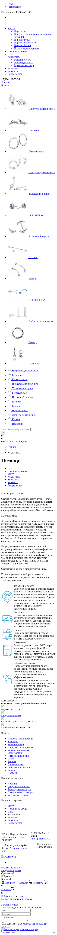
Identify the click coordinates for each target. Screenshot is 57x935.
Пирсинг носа (21, 31)
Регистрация (14, 6)
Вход (10, 4)
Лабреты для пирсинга (41, 321)
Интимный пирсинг (40, 236)
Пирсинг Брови (22, 45)
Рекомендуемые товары (20, 792)
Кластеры (34, 130)
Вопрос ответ (15, 74)
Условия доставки (23, 62)
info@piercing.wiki (11, 715)
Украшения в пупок (39, 193)
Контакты (13, 71)
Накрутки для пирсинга (42, 108)
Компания (13, 68)
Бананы (33, 278)
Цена (10, 54)
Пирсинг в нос (37, 300)
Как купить (14, 56)
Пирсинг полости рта (25, 42)
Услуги (11, 28)
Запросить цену (29, 929)
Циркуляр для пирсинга (42, 172)
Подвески (34, 363)
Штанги (33, 257)
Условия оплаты (22, 59)
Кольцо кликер (37, 151)
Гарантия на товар (24, 65)
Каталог (6, 82)
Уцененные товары (18, 795)
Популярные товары (19, 786)
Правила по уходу (17, 51)
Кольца (33, 342)
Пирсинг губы (22, 39)
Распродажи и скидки (19, 789)
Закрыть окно (8, 932)
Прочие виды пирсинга (26, 48)
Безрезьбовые (36, 215)
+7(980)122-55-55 (10, 867)
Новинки (13, 783)
